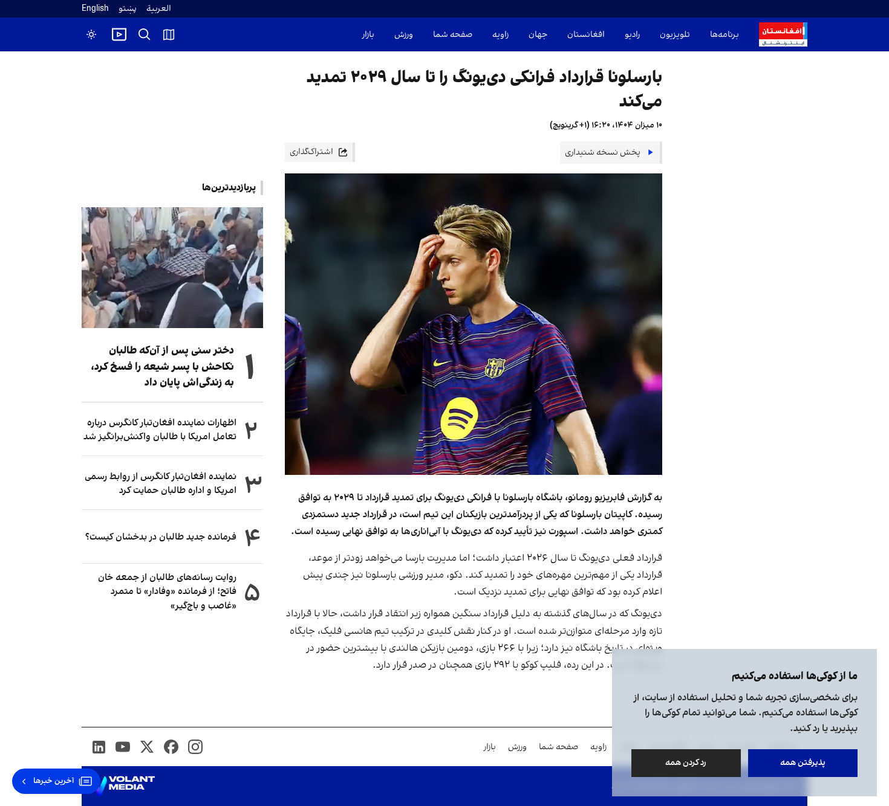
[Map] (169, 34)
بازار (368, 34)
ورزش (403, 34)
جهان (538, 34)
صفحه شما (452, 34)
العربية (158, 8)
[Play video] (119, 34)
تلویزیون (675, 34)
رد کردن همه (686, 762)
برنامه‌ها (724, 34)
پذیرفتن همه (803, 762)
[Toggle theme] (91, 34)
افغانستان (586, 34)
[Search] (144, 34)
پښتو (128, 8)
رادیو (632, 34)
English (95, 8)
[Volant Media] (123, 786)
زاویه (500, 34)
